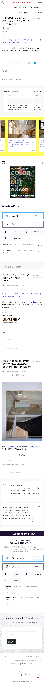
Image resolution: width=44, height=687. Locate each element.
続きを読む (22, 455)
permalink (18, 79)
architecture (12, 285)
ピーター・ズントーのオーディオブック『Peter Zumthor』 (15, 277)
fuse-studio (33, 446)
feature (23, 371)
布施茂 (23, 375)
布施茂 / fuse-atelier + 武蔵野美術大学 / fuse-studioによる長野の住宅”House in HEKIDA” (16, 363)
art (8, 28)
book (22, 285)
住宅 (13, 375)
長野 (17, 375)
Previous (38, 154)
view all (36, 91)
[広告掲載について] (37, 163)
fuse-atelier (6, 375)
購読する (11, 642)
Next (41, 154)
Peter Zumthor (34, 302)
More (39, 245)
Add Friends (37, 232)
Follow (36, 215)
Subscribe (17, 238)
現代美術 (5, 32)
